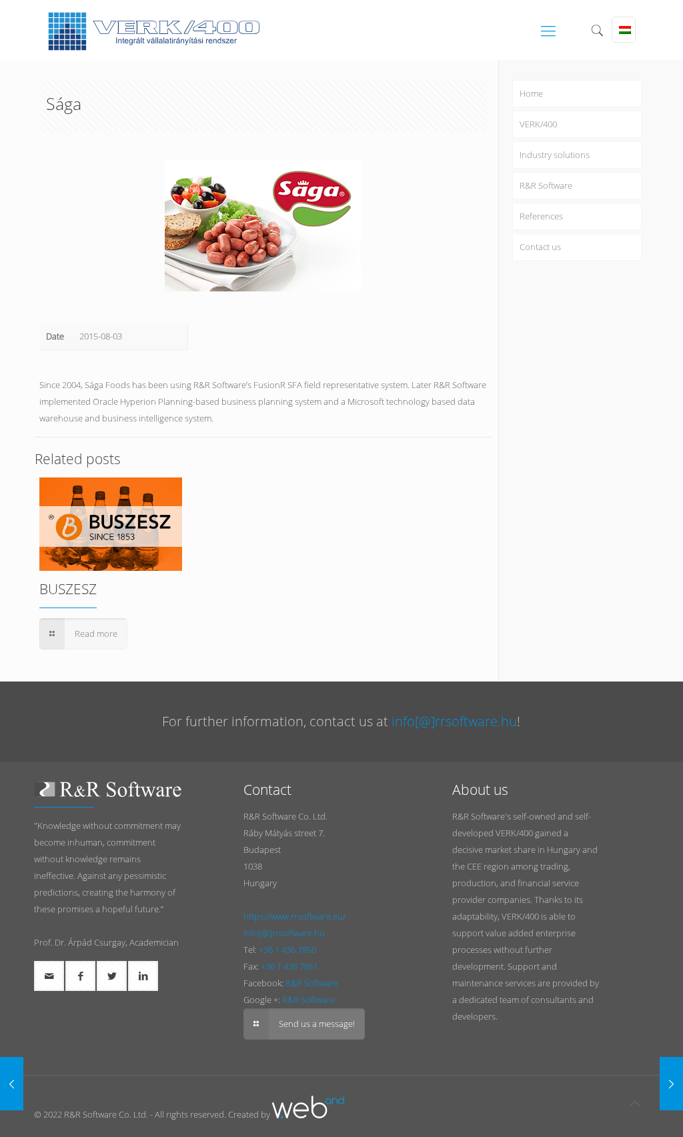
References (541, 216)
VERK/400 (538, 124)
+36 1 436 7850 (287, 950)
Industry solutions (555, 155)
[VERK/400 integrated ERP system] (153, 30)
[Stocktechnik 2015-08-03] (11, 1083)
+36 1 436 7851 (289, 966)
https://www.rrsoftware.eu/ (294, 916)
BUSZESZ (68, 589)
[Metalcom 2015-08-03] (671, 1083)
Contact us (540, 247)
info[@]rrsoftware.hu (454, 721)
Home (531, 93)
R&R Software (546, 185)
